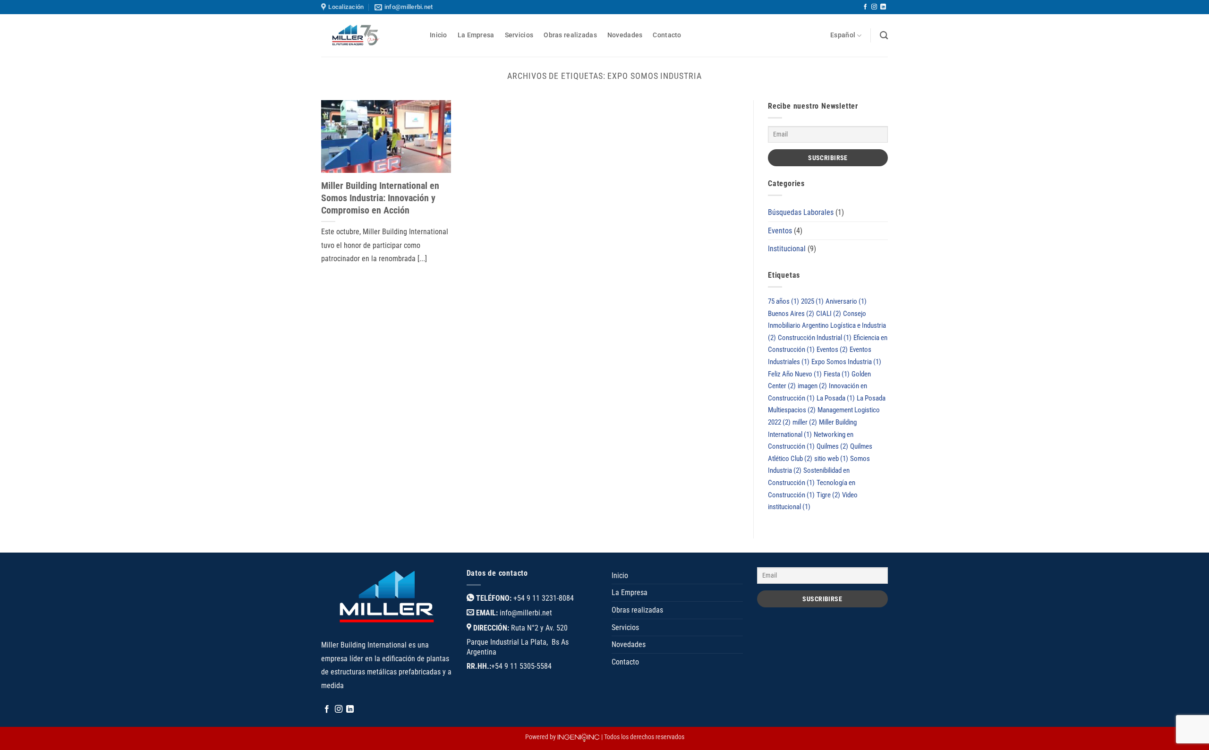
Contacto (667, 35)
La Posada (836, 398)
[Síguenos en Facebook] (865, 7)
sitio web (831, 458)
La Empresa (476, 35)
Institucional (787, 248)
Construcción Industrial (814, 337)
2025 (812, 301)
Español (842, 35)
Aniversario (846, 301)
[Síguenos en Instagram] (874, 7)
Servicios (519, 35)
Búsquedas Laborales (801, 212)
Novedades (625, 35)
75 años (783, 301)
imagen (812, 386)
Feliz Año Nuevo (795, 374)
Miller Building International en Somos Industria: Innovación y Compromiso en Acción (380, 198)
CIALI (828, 313)
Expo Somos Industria (846, 362)
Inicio (438, 35)
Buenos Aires (791, 313)
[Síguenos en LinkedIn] (883, 7)
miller (804, 422)
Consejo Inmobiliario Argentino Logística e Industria (827, 325)
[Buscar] (884, 35)
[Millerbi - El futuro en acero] (368, 35)
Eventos (780, 230)
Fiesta (837, 374)
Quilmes (832, 446)
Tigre (828, 495)
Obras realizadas (570, 35)
